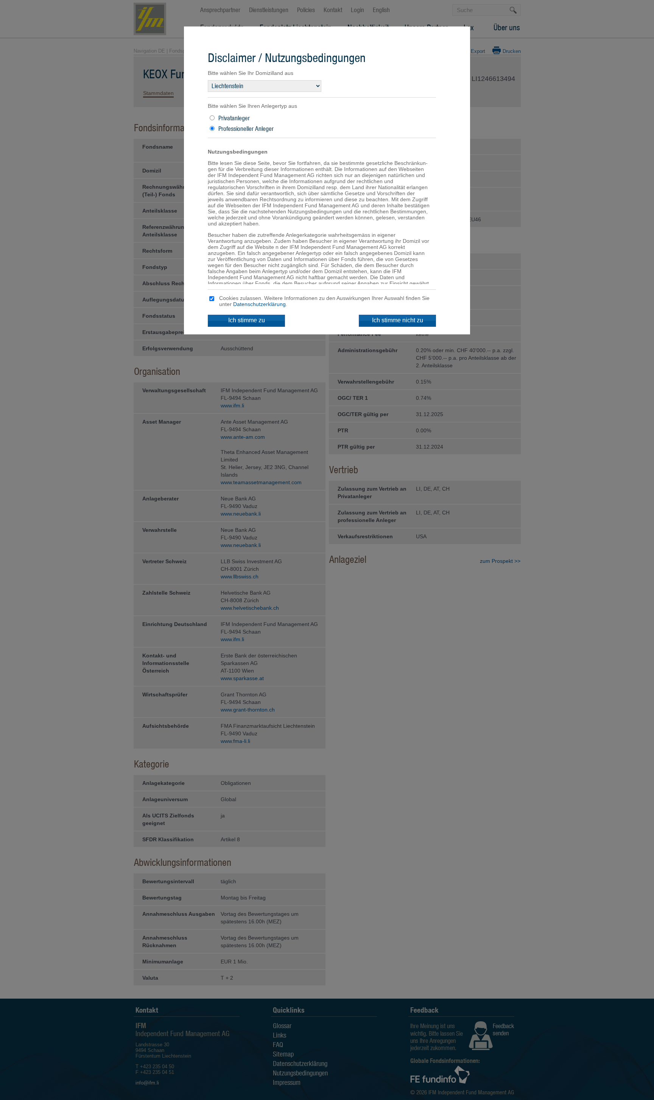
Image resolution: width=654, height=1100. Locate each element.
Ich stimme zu (246, 320)
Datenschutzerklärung (259, 304)
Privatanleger (234, 118)
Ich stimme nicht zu (397, 320)
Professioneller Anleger (246, 128)
